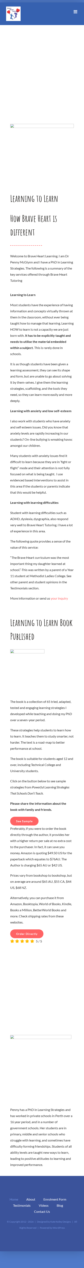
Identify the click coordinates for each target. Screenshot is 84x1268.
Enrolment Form (54, 1199)
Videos (44, 1205)
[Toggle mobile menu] (76, 12)
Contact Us (42, 1211)
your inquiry (59, 598)
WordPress (59, 1227)
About (30, 1199)
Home (14, 1199)
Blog (60, 1205)
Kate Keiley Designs (60, 1221)
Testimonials (22, 1205)
